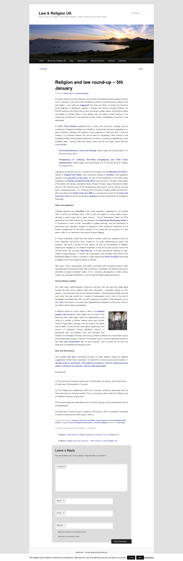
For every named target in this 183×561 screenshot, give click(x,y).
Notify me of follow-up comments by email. (72, 532)
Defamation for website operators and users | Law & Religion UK (93, 434)
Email (60, 513)
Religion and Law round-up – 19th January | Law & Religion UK (92, 440)
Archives (111, 60)
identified (80, 211)
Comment (61, 467)
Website (60, 525)
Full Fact (72, 356)
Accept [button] (131, 557)
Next (141, 69)
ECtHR (57, 422)
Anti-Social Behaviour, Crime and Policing (77, 150)
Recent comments (97, 60)
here (65, 141)
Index (72, 60)
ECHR (124, 420)
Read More (149, 557)
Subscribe (122, 60)
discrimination (87, 422)
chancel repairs (101, 420)
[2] (62, 199)
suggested (84, 105)
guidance (93, 196)
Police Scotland (111, 256)
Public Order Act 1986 (82, 193)
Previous (43, 69)
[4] (56, 411)
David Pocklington (82, 93)
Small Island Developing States (112, 220)
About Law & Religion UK (57, 60)
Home (41, 60)
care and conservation (70, 341)
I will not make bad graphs (94, 366)
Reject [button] (140, 557)
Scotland (110, 174)
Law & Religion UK (55, 13)
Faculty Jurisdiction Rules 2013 (81, 180)
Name (60, 501)
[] (82, 220)
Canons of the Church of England (83, 420)
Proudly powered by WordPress (96, 552)
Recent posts (82, 60)
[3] (56, 402)
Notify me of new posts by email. (69, 536)
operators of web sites (78, 177)
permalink (121, 422)
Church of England (114, 420)
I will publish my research (92, 363)
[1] (68, 102)
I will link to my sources (72, 366)
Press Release (70, 126)
